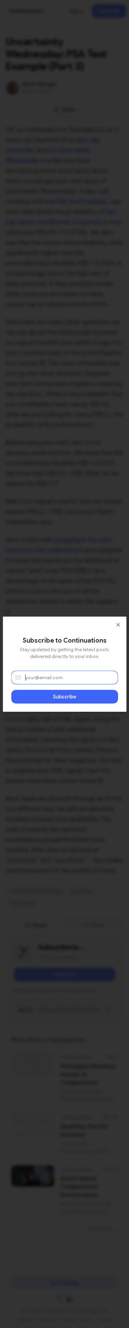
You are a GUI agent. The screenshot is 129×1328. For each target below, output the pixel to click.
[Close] (118, 625)
